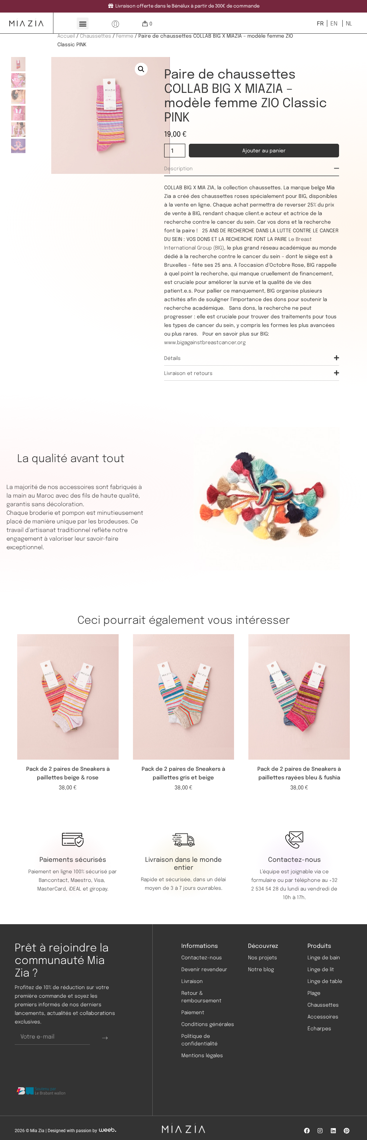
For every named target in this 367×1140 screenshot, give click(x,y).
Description (178, 168)
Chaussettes (95, 36)
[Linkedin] (333, 1130)
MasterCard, (52, 889)
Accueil (66, 36)
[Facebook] (307, 1130)
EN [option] (333, 24)
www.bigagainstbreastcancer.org (205, 342)
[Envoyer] (105, 1037)
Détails (172, 358)
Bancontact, (55, 880)
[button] (83, 23)
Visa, (100, 880)
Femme (124, 36)
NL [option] (349, 24)
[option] (333, 23)
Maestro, (82, 880)
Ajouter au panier (264, 150)
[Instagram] (320, 1130)
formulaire (263, 880)
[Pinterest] (346, 1130)
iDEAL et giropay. (88, 889)
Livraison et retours (188, 373)
